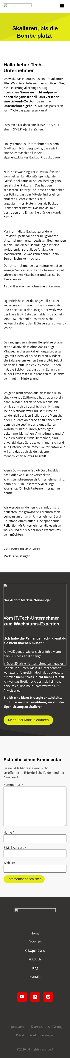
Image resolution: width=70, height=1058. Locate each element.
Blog (35, 968)
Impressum (16, 1027)
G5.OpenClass (35, 951)
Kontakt (35, 977)
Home (35, 933)
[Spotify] (48, 997)
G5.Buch (35, 959)
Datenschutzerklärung (47, 1027)
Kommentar (13, 784)
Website (9, 862)
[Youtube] (22, 997)
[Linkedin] (35, 997)
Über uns (35, 942)
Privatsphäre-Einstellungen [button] (35, 1035)
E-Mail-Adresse (15, 847)
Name (9, 832)
